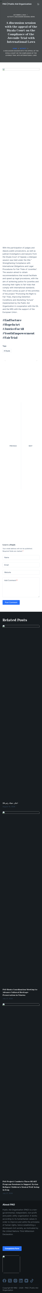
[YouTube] (26, 1281)
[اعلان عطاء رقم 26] (21, 712)
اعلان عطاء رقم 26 (10, 803)
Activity (10, 17)
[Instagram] (15, 1281)
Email (6, 565)
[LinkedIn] (21, 1281)
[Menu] (38, 4)
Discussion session (22, 17)
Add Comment (10, 580)
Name (6, 557)
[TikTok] (32, 1281)
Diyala (7, 351)
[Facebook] (4, 1281)
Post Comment (11, 602)
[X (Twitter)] (10, 1281)
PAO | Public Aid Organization (17, 4)
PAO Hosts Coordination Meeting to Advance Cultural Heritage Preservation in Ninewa (20, 992)
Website (7, 572)
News (33, 17)
